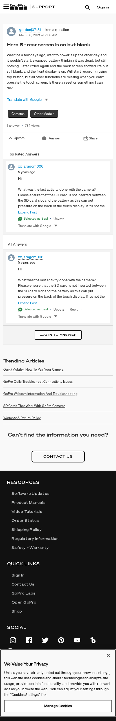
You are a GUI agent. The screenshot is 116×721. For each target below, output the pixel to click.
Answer (54, 138)
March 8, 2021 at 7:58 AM (38, 35)
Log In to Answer (58, 335)
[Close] (108, 655)
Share (93, 138)
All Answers (17, 244)
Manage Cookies (58, 706)
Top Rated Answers (23, 154)
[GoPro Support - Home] (32, 7)
